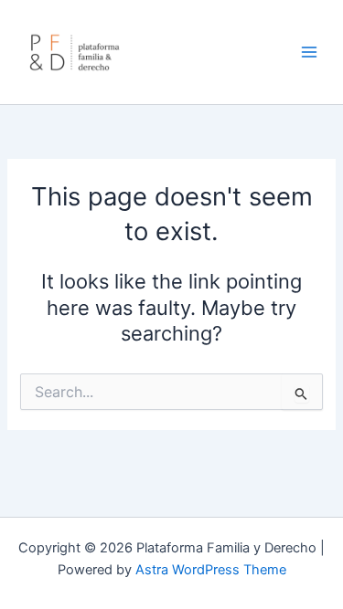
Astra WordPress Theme (210, 570)
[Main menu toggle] (309, 52)
